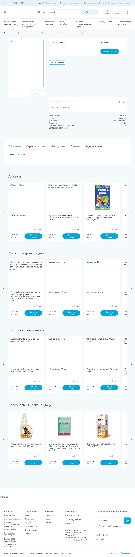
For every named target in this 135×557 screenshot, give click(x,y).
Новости (63, 3)
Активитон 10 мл (94, 292)
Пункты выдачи (30, 530)
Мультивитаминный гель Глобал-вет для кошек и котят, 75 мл (63, 217)
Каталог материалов (75, 3)
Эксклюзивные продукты (124, 23)
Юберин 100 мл (18, 215)
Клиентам (28, 534)
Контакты (102, 3)
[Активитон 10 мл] (102, 274)
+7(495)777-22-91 (18, 3)
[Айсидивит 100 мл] (64, 274)
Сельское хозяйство (64, 23)
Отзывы (75, 146)
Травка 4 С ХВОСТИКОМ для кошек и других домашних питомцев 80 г (100, 217)
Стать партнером (124, 3)
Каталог (49, 3)
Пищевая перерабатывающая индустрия (84, 24)
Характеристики (36, 146)
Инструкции (29, 519)
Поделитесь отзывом (60, 107)
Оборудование (105, 22)
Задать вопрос (94, 146)
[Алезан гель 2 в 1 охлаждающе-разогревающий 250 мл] (26, 351)
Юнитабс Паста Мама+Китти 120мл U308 (100, 445)
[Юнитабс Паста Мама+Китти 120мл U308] (102, 426)
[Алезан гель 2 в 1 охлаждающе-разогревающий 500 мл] (26, 426)
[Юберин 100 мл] (26, 197)
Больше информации (58, 128)
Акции (55, 3)
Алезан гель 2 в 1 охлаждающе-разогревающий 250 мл (26, 370)
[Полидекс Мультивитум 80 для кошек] (102, 351)
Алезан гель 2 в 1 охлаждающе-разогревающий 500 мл (26, 445)
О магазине (49, 515)
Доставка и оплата (91, 3)
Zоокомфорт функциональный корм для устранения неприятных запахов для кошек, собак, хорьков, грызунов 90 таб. (26, 296)
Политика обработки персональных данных (23, 553)
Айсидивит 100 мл (57, 292)
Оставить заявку (109, 51)
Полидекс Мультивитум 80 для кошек (101, 370)
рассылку (118, 526)
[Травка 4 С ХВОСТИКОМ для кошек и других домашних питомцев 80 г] (102, 197)
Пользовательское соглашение (57, 553)
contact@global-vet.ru (74, 519)
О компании (112, 3)
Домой (41, 3)
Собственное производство (10, 23)
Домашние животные (49, 23)
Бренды (27, 522)
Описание (14, 146)
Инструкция (58, 146)
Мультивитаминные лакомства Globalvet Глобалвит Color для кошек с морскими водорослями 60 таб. (64, 447)
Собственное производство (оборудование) (29, 24)
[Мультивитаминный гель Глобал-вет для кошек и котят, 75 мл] (64, 197)
